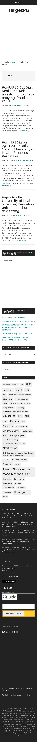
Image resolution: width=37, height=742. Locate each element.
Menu (20, 2)
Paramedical (6, 460)
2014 (4, 395)
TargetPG (18, 10)
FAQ (23, 421)
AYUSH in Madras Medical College (13, 317)
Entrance (15, 421)
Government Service (11, 431)
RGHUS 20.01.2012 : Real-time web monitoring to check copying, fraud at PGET (18, 94)
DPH (27, 416)
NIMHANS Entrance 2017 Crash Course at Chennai (18, 321)
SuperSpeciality (9, 487)
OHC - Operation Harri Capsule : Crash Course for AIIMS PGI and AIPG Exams (18, 454)
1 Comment (25, 105)
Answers (5, 403)
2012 (19, 389)
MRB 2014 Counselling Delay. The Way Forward (17, 334)
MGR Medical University (10, 440)
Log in (18, 735)
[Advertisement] (18, 35)
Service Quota (7, 483)
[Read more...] (24, 131)
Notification (10, 448)
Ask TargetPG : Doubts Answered (20, 403)
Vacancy (5, 496)
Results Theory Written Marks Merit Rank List (17, 472)
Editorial (5, 421)
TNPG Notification (21, 487)
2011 (11, 390)
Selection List (19, 479)
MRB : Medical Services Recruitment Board (14, 443)
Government (8, 426)
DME (20, 416)
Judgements (27, 431)
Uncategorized (22, 492)
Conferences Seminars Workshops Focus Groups (15, 411)
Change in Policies (8, 408)
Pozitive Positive (19, 460)
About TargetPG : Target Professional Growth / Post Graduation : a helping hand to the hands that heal (18, 533)
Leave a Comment (28, 160)
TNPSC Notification (7, 492)
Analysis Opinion (21, 399)
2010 (5, 390)
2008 (22, 384)
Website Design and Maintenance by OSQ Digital (16, 695)
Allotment (8, 399)
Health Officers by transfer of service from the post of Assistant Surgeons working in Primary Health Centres (18, 524)
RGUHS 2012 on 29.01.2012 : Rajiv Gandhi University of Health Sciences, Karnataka (18, 149)
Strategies (18, 483)
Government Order (22, 426)
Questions (17, 464)
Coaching (20, 408)
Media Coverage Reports (14, 435)
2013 (27, 390)
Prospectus (7, 464)
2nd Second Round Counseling (10, 384)
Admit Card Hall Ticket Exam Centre (20, 395)
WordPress (29, 733)
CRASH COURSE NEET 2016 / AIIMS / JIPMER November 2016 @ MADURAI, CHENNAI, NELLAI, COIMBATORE (18, 327)
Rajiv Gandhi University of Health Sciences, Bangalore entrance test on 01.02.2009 (18, 204)
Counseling (9, 415)
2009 (28, 384)
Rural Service (7, 479)
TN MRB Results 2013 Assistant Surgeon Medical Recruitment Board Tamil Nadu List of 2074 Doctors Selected (18, 516)
